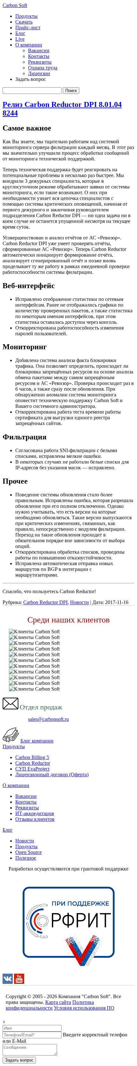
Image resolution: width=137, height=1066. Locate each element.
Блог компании (37, 740)
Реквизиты (40, 62)
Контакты (38, 56)
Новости (79, 602)
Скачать (23, 22)
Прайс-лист (27, 27)
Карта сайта (58, 1002)
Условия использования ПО (84, 1008)
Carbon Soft (15, 5)
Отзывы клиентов (34, 819)
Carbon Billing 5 (32, 757)
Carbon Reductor (32, 763)
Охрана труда (42, 67)
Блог (20, 33)
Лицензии (39, 73)
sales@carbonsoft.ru (48, 719)
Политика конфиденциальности (50, 1005)
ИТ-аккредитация (34, 813)
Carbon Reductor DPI (45, 602)
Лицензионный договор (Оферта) (52, 774)
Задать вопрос (19, 1060)
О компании (28, 44)
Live (20, 39)
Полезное (25, 858)
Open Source (28, 852)
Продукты (26, 16)
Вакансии (38, 50)
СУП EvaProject (32, 768)
